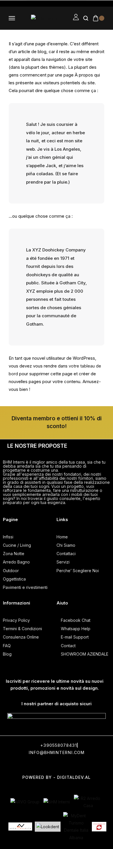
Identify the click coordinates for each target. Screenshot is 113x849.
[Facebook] (14, 765)
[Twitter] (35, 765)
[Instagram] (57, 765)
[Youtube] (79, 765)
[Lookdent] (48, 827)
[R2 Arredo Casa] (88, 802)
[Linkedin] (101, 765)
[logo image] (44, 18)
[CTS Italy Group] (99, 827)
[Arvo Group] (25, 802)
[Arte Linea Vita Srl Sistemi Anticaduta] (20, 826)
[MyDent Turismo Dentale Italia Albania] (76, 827)
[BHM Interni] (56, 802)
